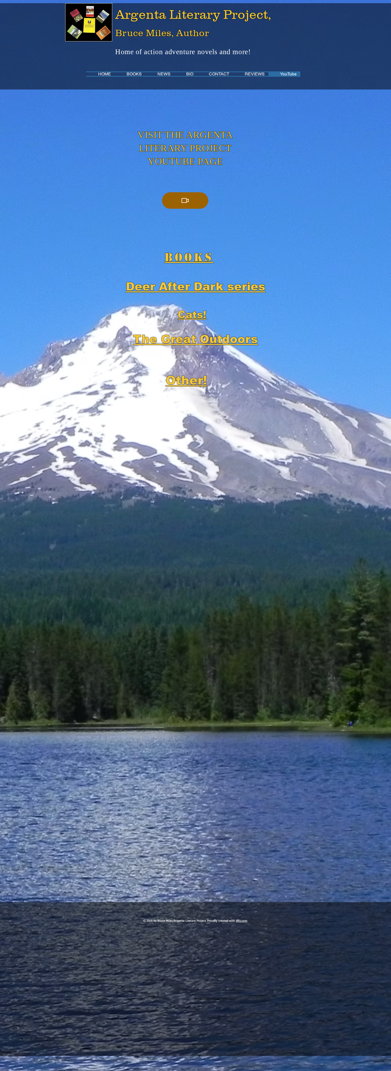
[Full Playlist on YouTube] (185, 200)
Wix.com (241, 921)
